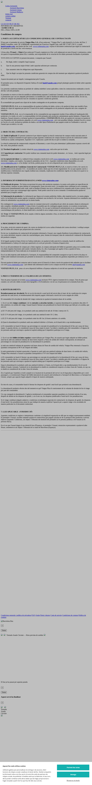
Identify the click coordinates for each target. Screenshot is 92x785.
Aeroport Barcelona (17, 8)
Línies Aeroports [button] (11, 6)
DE (15, 24)
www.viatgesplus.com (41, 46)
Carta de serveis (56, 615)
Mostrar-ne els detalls (73, 780)
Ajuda (37, 615)
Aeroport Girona (16, 10)
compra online (10, 16)
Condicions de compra (70, 615)
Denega (73, 774)
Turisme (8, 18)
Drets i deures (45, 615)
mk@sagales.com (78, 265)
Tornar (4, 630)
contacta (8, 20)
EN (7, 24)
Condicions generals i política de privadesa (16, 615)
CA (2, 24)
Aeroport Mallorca (16, 12)
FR (10, 24)
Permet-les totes (73, 767)
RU (18, 24)
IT (13, 24)
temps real (9, 14)
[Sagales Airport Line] (2, 2)
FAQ (33, 615)
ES (5, 24)
